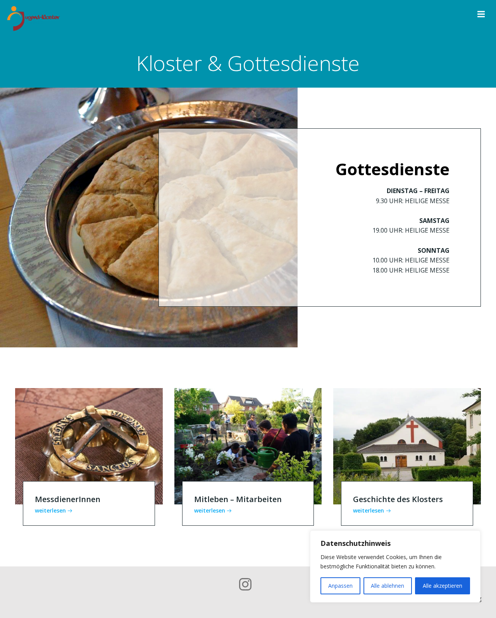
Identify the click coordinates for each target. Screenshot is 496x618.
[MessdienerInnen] (89, 446)
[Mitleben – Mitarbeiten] (248, 446)
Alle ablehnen (387, 585)
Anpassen (340, 585)
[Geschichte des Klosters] (407, 446)
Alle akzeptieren (442, 585)
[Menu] (480, 14)
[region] (395, 566)
